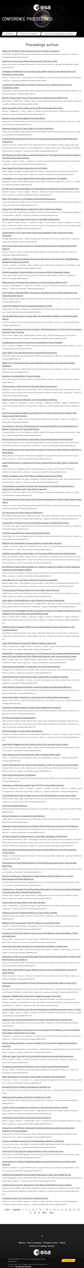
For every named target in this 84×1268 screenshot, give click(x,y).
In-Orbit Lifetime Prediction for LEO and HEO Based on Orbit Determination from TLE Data (41, 1009)
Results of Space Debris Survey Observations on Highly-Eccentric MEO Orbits (35, 98)
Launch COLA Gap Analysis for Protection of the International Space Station (35, 1107)
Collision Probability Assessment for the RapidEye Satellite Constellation (33, 1141)
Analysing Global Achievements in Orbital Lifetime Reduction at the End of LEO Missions (40, 826)
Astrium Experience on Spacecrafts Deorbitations (23, 816)
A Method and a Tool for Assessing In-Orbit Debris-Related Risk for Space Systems (37, 1185)
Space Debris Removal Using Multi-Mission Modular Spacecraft (29, 643)
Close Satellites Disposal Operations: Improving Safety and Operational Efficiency (36, 687)
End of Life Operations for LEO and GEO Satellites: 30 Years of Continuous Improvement (40, 765)
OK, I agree (68, 1260)
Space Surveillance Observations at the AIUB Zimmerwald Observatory (32, 108)
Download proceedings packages (59, 33)
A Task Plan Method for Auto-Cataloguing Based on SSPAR (27, 306)
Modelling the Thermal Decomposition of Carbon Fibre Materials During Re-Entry (37, 1019)
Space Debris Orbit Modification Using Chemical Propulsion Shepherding (33, 600)
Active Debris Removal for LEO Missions (19, 775)
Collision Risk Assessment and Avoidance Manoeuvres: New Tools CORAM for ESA (36, 1174)
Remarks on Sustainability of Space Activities (21, 376)
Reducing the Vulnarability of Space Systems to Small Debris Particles (31, 543)
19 (39, 1212)
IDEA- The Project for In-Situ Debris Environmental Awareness (29, 199)
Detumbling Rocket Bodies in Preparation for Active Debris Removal (31, 666)
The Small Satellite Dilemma (14, 805)
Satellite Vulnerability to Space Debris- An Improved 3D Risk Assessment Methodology (39, 553)
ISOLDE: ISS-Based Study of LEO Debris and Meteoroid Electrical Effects (32, 476)
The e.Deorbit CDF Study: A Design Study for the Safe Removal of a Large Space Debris (39, 795)
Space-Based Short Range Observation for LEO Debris (24, 168)
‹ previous (16, 1209)
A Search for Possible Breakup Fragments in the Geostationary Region (32, 209)
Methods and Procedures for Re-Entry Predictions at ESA (26, 1097)
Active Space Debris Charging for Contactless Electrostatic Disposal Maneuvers (36, 697)
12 (62, 1209)
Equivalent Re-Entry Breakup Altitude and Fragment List (26, 1087)
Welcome (9, 33)
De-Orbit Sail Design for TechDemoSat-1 (19, 717)
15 (74, 1209)
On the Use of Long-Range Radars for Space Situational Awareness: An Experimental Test (40, 188)
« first (7, 1209)
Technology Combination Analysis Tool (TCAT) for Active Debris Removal (33, 785)
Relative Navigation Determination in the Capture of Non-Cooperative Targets (36, 272)
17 (31, 1212)
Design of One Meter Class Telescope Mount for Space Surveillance (31, 51)
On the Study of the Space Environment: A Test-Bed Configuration (31, 219)
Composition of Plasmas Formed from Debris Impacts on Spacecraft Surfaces (35, 523)
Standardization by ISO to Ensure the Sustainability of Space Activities (32, 342)
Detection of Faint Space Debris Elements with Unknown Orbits (29, 61)
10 (54, 1209)
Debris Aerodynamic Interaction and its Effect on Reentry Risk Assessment (34, 1076)
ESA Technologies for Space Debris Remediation (22, 731)
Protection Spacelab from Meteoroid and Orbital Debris (26, 533)
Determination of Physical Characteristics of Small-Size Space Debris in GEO (34, 282)
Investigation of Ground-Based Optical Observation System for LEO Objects (34, 178)
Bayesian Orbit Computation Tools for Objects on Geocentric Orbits (31, 923)
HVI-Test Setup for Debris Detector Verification (22, 512)
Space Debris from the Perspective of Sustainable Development (29, 352)
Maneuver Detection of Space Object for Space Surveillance (27, 128)
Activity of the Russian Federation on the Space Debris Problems (29, 399)
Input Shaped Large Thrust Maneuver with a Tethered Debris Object (31, 754)
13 (66, 1209)
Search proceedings (29, 33)
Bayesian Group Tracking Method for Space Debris (23, 118)
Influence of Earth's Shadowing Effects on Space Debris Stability (29, 912)
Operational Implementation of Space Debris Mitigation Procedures (31, 707)
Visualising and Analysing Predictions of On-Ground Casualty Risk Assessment (35, 1066)
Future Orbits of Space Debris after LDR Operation (23, 902)
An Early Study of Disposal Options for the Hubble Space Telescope (30, 590)
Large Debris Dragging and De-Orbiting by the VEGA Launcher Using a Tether (35, 744)
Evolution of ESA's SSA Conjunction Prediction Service (25, 1198)
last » (52, 1212)
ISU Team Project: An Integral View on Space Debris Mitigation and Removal (34, 836)
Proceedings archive (50, 1243)
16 (78, 1209)
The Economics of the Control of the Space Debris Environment (29, 386)
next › (44, 1212)
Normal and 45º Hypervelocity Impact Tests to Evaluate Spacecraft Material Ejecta (37, 439)
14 (70, 1209)
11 (58, 1209)
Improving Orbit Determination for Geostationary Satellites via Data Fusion (35, 946)
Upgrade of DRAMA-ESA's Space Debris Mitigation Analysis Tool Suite (31, 996)
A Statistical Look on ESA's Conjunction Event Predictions (26, 1117)
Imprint (62, 1243)
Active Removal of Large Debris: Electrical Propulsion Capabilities (29, 580)
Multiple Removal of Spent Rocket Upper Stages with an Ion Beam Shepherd (35, 677)
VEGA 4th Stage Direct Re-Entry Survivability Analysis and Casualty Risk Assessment (37, 1056)
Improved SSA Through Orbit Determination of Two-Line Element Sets (32, 1151)
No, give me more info (23, 1266)
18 (35, 1212)
